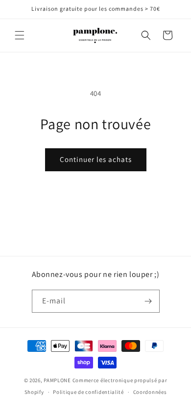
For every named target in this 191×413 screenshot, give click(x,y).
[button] (19, 35)
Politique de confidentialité (88, 392)
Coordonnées (150, 392)
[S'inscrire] (148, 301)
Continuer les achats (96, 159)
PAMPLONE (57, 380)
